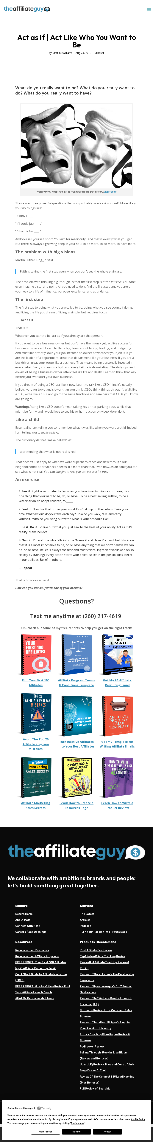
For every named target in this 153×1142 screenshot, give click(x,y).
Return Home (23, 914)
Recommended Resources (32, 950)
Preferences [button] (77, 1123)
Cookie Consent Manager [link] (20, 1108)
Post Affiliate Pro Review (96, 950)
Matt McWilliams (62, 53)
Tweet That (110, 191)
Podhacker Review (92, 1046)
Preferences (45, 1131)
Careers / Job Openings (30, 932)
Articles (85, 920)
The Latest (87, 914)
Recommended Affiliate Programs (37, 956)
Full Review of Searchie (95, 1088)
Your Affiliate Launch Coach (33, 992)
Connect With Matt (27, 926)
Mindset (99, 53)
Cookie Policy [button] (138, 1119)
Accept (107, 1131)
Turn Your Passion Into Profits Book (103, 932)
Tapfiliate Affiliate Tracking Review (102, 956)
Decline (76, 1131)
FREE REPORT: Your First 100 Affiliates (40, 962)
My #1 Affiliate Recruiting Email (35, 968)
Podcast (85, 926)
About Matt (22, 920)
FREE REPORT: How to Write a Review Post (42, 986)
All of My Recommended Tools (34, 998)
